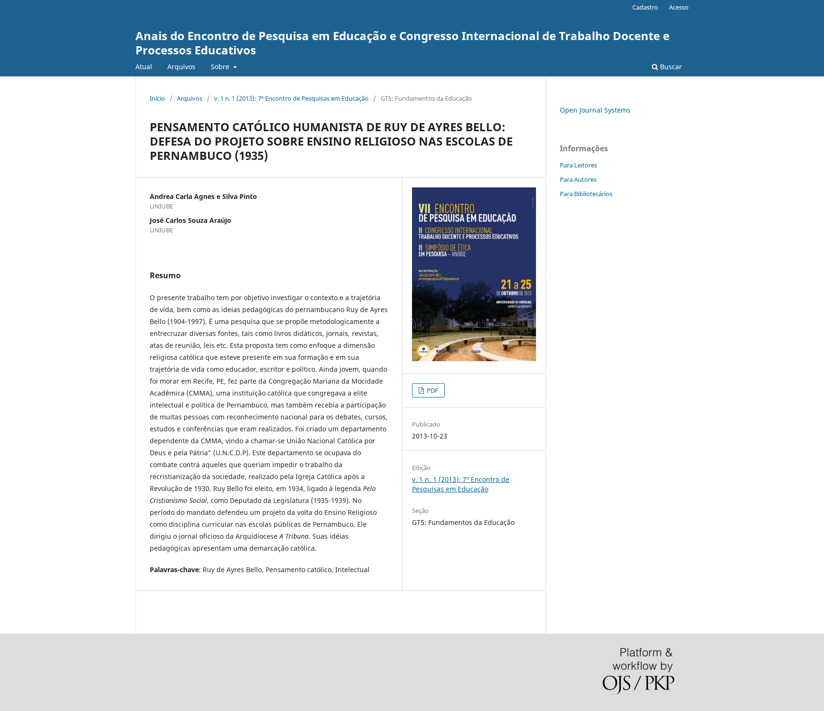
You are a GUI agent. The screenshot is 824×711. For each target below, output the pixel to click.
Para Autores (578, 179)
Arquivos (181, 66)
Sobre (221, 66)
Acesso (679, 7)
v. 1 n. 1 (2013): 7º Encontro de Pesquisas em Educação (291, 98)
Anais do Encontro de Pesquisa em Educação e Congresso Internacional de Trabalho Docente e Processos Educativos (402, 43)
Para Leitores (578, 165)
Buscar (670, 66)
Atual (143, 66)
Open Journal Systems (595, 110)
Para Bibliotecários (586, 193)
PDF (431, 390)
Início (157, 98)
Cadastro (645, 7)
